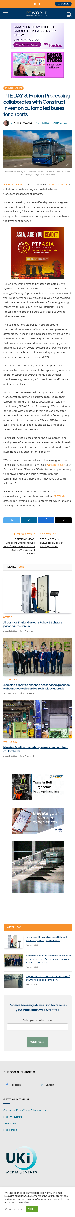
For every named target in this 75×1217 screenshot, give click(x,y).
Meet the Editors (12, 1117)
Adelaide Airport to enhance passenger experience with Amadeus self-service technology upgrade (48, 959)
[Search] (69, 14)
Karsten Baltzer (55, 464)
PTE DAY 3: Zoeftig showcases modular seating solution (51, 543)
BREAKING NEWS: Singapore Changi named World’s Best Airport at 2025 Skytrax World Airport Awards (19, 546)
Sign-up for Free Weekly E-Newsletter (24, 1110)
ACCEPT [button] (32, 1209)
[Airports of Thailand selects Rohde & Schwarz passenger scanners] (37, 594)
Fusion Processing (14, 184)
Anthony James (23, 123)
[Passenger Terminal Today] (37, 14)
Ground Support (13, 88)
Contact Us (9, 1123)
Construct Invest (58, 184)
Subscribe (63, 4)
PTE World (59, 496)
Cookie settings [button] (14, 1209)
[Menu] (5, 14)
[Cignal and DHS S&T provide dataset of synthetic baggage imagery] (13, 981)
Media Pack (10, 1130)
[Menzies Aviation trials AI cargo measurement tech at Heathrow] (37, 719)
